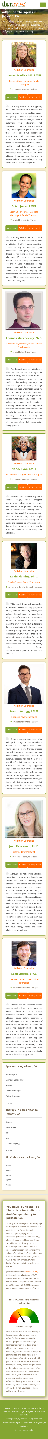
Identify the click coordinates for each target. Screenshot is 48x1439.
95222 (8, 1180)
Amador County (31, 1271)
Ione (7, 1132)
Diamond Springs (13, 1143)
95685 (8, 1165)
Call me (24, 97)
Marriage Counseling (14, 1080)
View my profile (35, 97)
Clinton (9, 1122)
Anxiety (9, 1085)
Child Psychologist (13, 1090)
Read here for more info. (24, 1430)
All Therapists (11, 1074)
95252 (8, 1175)
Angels (8, 1138)
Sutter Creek (11, 1127)
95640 (8, 1170)
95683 (8, 1184)
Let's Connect (12, 97)
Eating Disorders (13, 1096)
